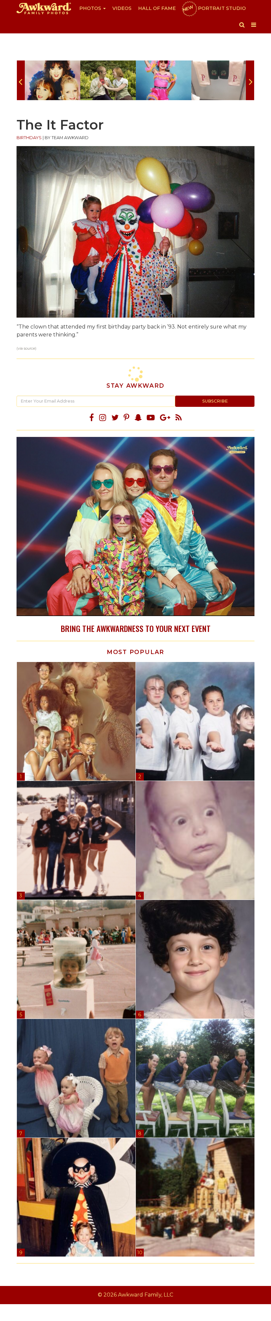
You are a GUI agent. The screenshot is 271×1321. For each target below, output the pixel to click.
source (29, 348)
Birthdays (29, 137)
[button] (242, 25)
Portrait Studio (214, 8)
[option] (52, 80)
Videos (122, 8)
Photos (90, 8)
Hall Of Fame (157, 8)
